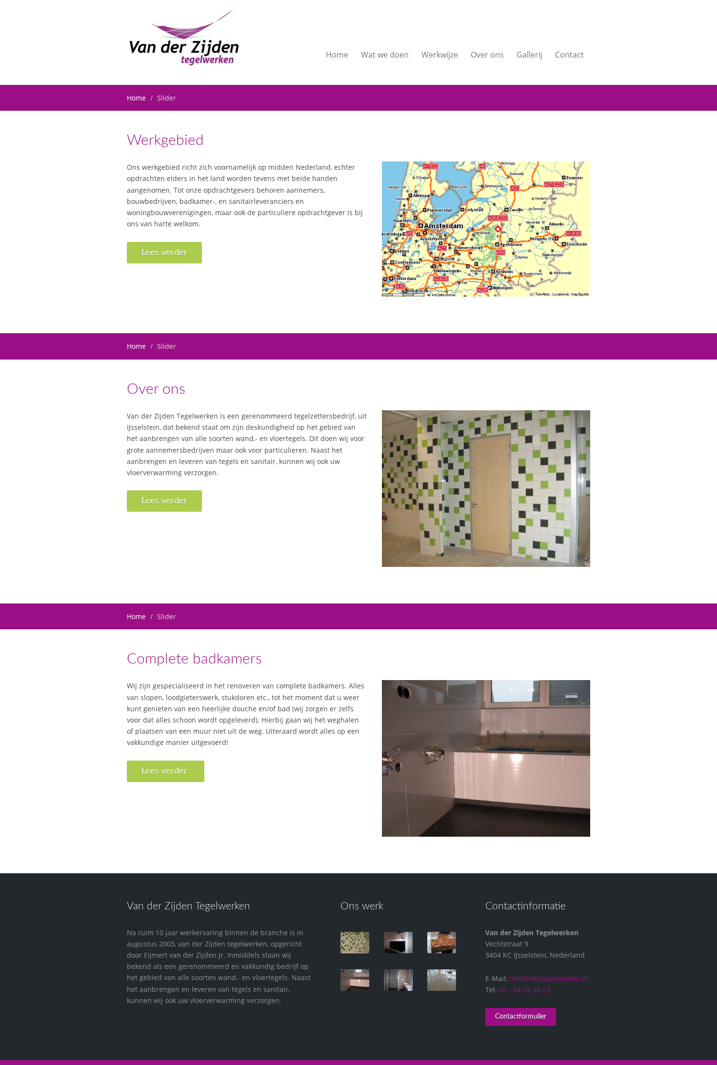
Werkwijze (439, 54)
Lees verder (164, 252)
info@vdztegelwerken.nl (549, 978)
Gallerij (529, 54)
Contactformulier (520, 1016)
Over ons (487, 54)
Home (337, 54)
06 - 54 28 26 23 (524, 989)
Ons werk (361, 906)
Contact (569, 54)
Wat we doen (385, 54)
